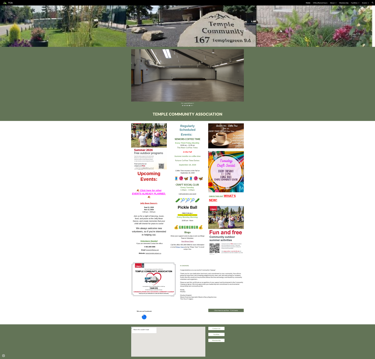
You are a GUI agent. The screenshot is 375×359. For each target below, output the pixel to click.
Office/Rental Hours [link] (320, 3)
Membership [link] (344, 3)
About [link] (332, 3)
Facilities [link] (354, 3)
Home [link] (308, 3)
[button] (372, 2)
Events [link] (364, 3)
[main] (187, 115)
